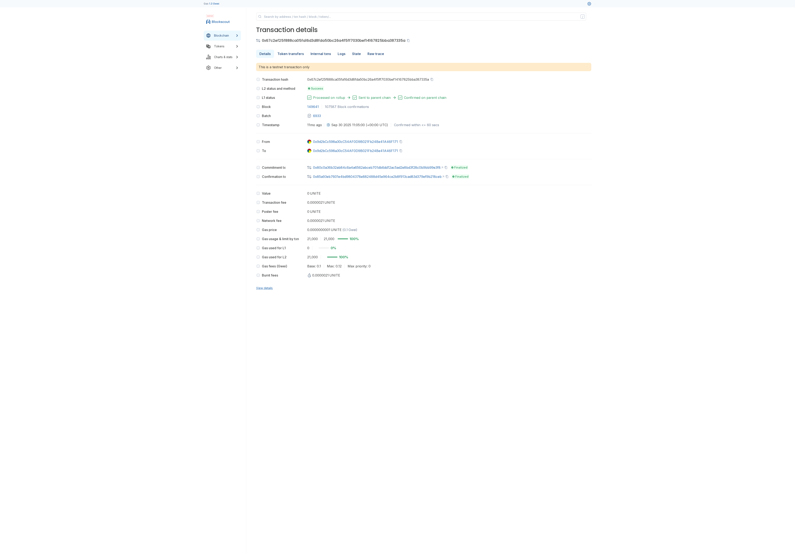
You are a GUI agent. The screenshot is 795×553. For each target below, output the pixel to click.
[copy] (409, 40)
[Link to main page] (218, 21)
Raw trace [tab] (375, 54)
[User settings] (589, 4)
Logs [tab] (342, 54)
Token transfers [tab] (290, 54)
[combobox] (328, 125)
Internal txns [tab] (321, 54)
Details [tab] (265, 54)
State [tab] (356, 54)
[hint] (258, 79)
